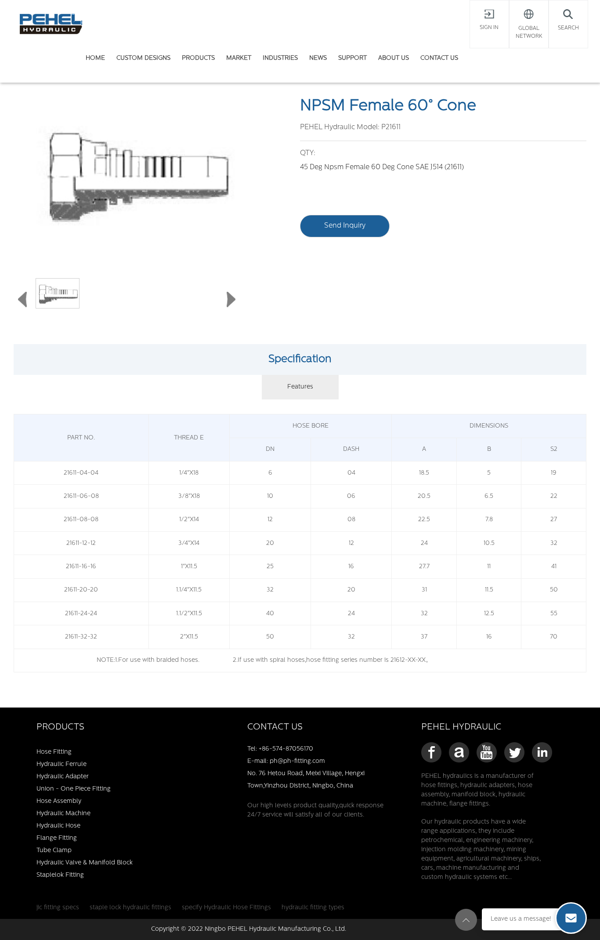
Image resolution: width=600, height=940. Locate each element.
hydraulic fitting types (313, 907)
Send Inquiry (344, 225)
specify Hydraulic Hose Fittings (226, 907)
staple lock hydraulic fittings (130, 907)
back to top (466, 920)
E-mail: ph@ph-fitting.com (286, 761)
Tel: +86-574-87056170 (280, 749)
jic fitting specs (57, 907)
